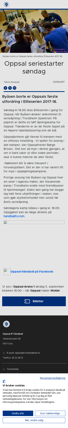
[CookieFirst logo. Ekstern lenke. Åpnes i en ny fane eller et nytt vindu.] (4, 381)
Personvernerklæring (52, 378)
